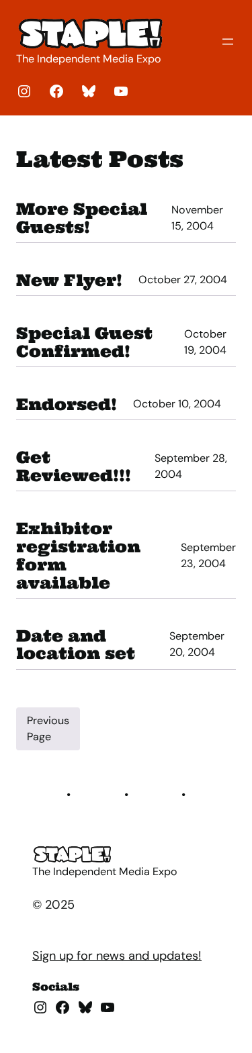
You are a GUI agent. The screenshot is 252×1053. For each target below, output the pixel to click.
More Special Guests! (81, 218)
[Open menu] (228, 42)
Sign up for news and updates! (117, 956)
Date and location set (75, 645)
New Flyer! (69, 280)
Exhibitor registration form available (78, 555)
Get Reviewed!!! (73, 466)
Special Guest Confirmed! (84, 342)
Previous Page (48, 728)
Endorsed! (66, 404)
